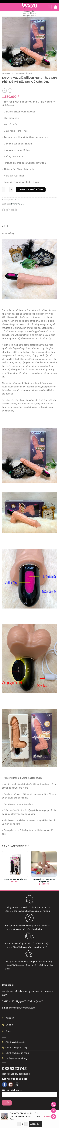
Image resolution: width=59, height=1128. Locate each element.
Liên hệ (9, 1025)
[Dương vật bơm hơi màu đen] (15, 864)
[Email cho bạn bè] (14, 210)
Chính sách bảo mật (15, 1042)
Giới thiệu (10, 1018)
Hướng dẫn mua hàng (16, 1058)
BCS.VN (9, 911)
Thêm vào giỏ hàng (31, 189)
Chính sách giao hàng (16, 1047)
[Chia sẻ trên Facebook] (4, 210)
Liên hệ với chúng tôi (12, 1090)
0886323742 (14, 1068)
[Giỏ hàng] (55, 7)
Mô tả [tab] (5, 227)
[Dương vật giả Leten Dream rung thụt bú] (44, 864)
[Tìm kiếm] (49, 7)
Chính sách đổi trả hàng (17, 1053)
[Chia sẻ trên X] (9, 210)
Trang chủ (7, 73)
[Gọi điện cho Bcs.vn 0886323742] (53, 1104)
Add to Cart (35, 1124)
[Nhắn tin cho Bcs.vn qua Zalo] (53, 1110)
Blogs (8, 1031)
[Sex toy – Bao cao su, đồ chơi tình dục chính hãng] (29, 5)
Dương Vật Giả (24, 73)
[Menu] (3, 6)
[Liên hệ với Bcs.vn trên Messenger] (53, 1116)
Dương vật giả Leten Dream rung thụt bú (44, 881)
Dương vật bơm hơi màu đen (15, 879)
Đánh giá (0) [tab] (8, 233)
